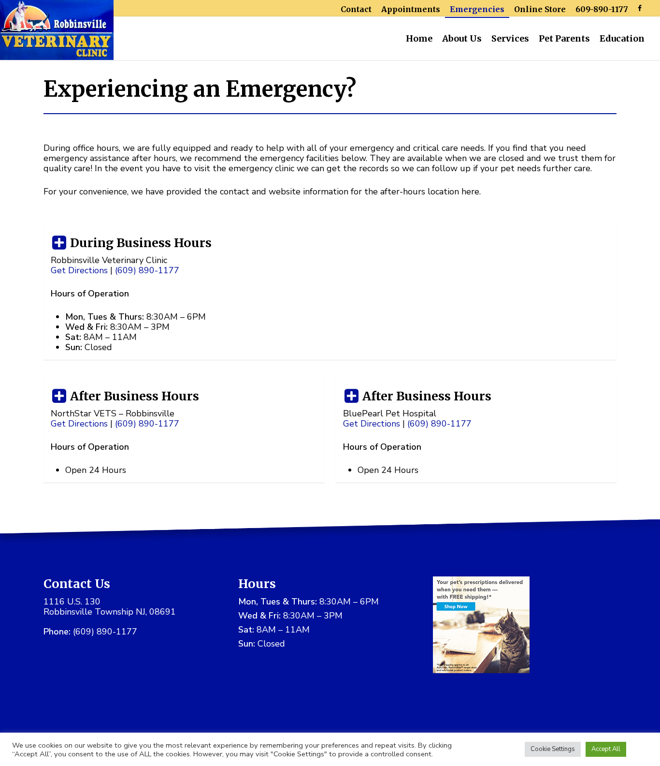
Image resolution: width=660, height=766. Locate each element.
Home (419, 38)
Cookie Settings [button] (553, 749)
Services (510, 38)
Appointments (410, 9)
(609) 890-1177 (105, 631)
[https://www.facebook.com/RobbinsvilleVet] (639, 7)
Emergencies (477, 9)
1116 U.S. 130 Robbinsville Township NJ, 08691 (109, 607)
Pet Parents (564, 38)
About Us (462, 38)
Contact (356, 9)
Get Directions (79, 270)
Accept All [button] (605, 749)
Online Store (540, 9)
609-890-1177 (601, 9)
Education (622, 38)
